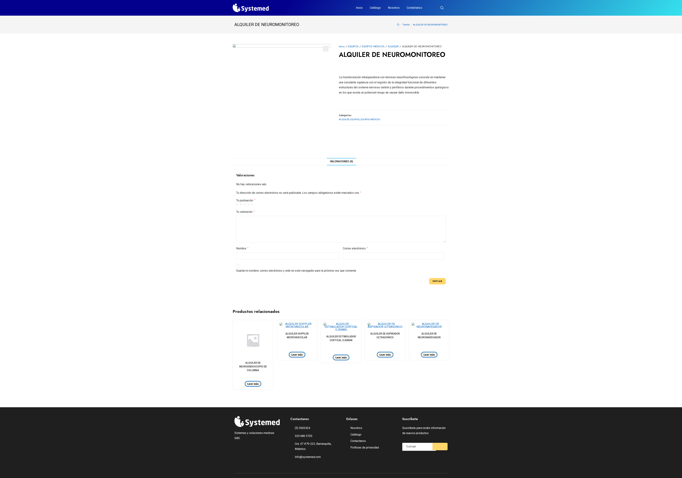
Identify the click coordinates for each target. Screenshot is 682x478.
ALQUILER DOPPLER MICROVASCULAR (297, 335)
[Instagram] (262, 451)
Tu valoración (245, 211)
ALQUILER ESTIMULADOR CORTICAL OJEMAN (341, 338)
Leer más (253, 384)
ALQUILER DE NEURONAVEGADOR (429, 335)
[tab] (341, 161)
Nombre (242, 248)
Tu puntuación (245, 200)
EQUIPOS (353, 46)
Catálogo (375, 7)
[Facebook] (252, 451)
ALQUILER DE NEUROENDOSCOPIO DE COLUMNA (253, 366)
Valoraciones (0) (341, 161)
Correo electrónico (355, 248)
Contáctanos (414, 7)
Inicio (359, 7)
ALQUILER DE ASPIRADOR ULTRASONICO (385, 335)
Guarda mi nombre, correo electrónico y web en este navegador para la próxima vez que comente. (296, 270)
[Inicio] (398, 24)
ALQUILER (393, 46)
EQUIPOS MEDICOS (373, 46)
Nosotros (394, 7)
